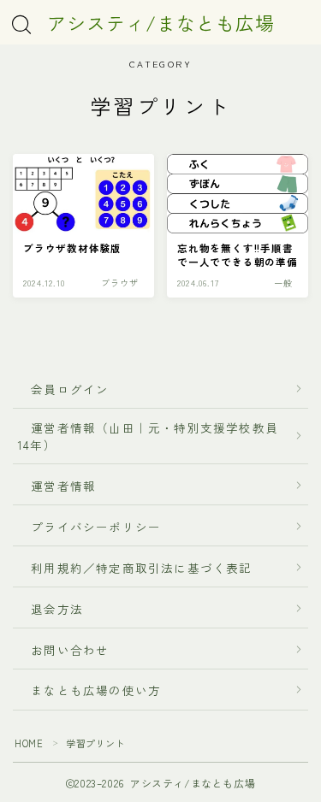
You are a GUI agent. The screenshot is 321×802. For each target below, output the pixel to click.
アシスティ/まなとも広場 (161, 22)
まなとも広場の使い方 (89, 690)
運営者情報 (63, 485)
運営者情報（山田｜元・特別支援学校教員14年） (148, 435)
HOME (29, 742)
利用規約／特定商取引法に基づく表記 (141, 566)
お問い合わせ (70, 649)
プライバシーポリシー (96, 525)
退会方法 (50, 607)
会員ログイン (63, 388)
